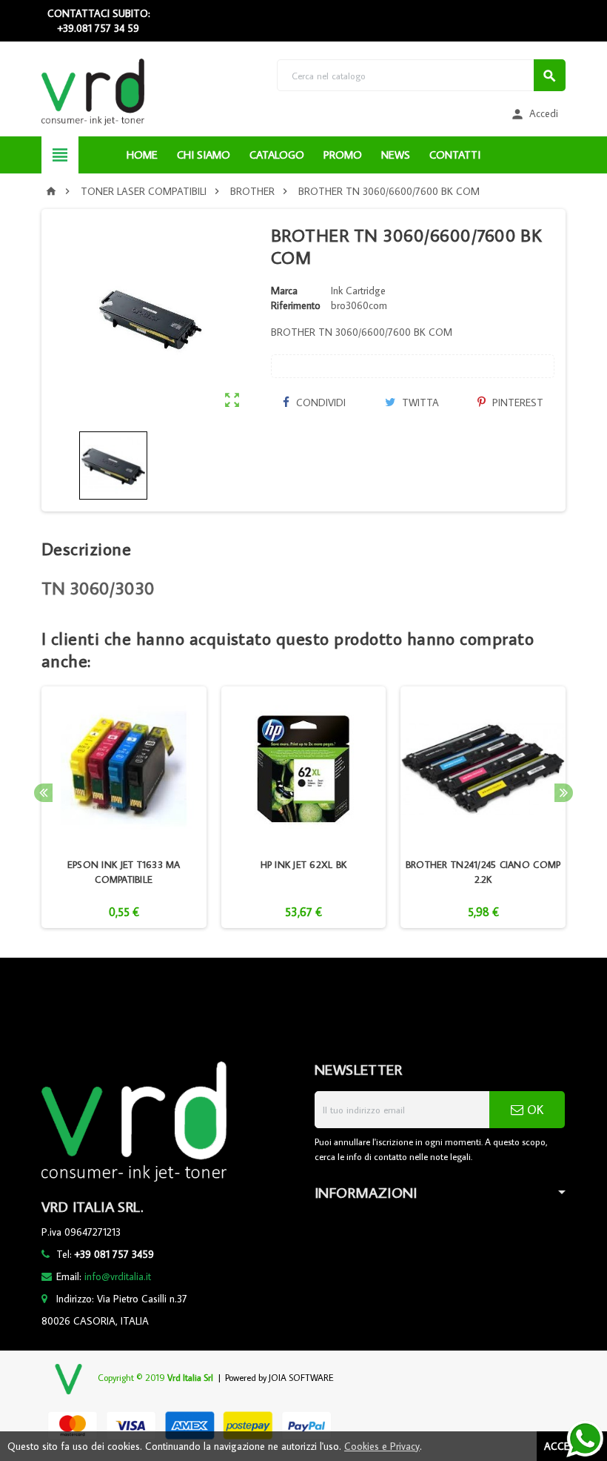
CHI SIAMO (203, 155)
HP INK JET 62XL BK (304, 864)
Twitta (419, 402)
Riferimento (296, 305)
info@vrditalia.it (117, 1276)
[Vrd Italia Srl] (92, 91)
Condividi (319, 402)
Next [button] (563, 792)
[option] (124, 807)
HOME (142, 155)
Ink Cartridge (358, 290)
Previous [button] (43, 792)
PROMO (342, 155)
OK (533, 1109)
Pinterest (516, 402)
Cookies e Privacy (382, 1446)
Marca (284, 290)
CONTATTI (454, 155)
